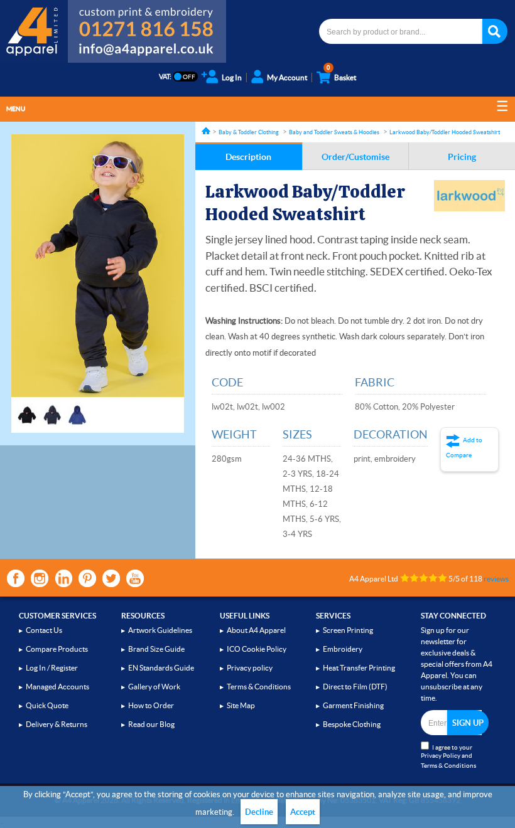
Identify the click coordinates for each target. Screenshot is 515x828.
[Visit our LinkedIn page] (63, 578)
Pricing (462, 157)
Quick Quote (47, 705)
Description (248, 157)
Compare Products (57, 649)
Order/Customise (355, 157)
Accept (302, 812)
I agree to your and (448, 756)
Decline (259, 812)
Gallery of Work (154, 686)
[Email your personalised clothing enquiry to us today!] (147, 51)
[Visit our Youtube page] (135, 578)
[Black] (27, 409)
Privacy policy (250, 668)
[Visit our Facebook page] (16, 578)
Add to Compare (464, 448)
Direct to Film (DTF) (355, 686)
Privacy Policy (440, 755)
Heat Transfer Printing (359, 668)
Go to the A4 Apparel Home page (34, 31)
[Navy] (52, 409)
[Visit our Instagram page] (40, 578)
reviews (496, 579)
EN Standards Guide (161, 668)
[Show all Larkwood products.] (469, 195)
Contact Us (44, 630)
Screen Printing (348, 630)
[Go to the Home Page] (206, 130)
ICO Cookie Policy (256, 649)
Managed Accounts (57, 686)
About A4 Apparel (256, 630)
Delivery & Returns (56, 724)
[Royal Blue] (77, 409)
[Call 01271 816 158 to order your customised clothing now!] (147, 20)
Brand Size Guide (156, 649)
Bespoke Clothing (352, 724)
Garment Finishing (353, 705)
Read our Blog (151, 724)
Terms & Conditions (259, 686)
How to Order (151, 705)
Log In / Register (52, 668)
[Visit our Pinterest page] (87, 578)
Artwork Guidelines (160, 630)
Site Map (241, 705)
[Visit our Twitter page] (111, 578)
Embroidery (342, 649)
